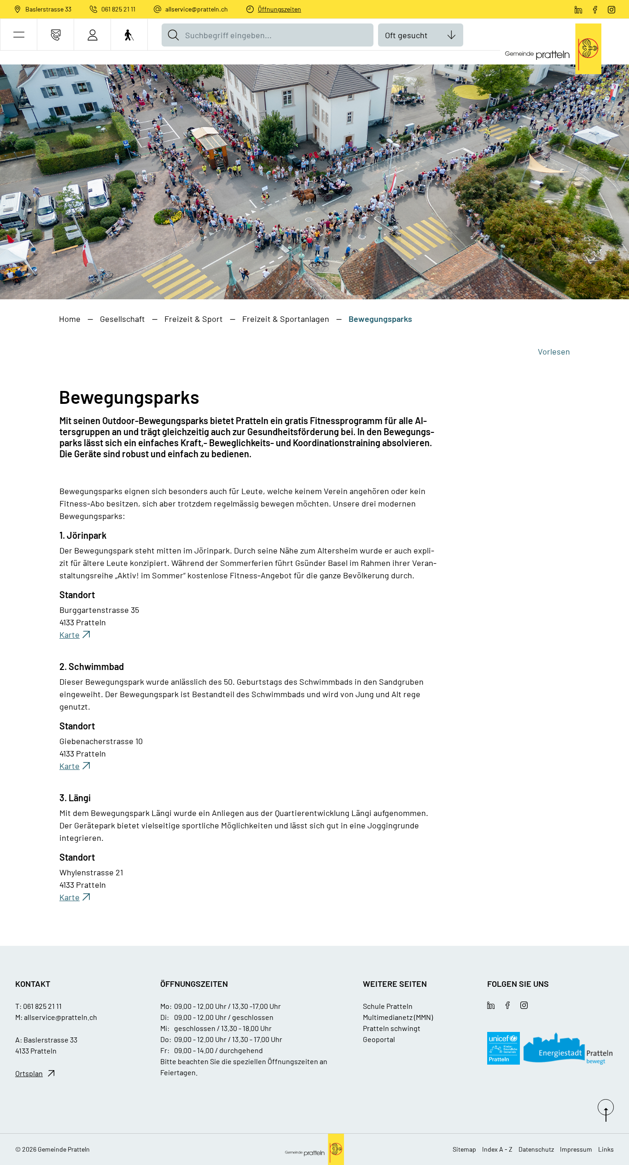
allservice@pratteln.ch (196, 9)
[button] (18, 35)
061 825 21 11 (118, 9)
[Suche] (173, 35)
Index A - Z (497, 1149)
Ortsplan (29, 1073)
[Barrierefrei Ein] (129, 35)
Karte (76, 634)
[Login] (92, 35)
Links (606, 1149)
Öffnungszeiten (279, 9)
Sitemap (464, 1149)
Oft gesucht (406, 35)
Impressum (576, 1149)
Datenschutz (536, 1149)
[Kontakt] (55, 35)
